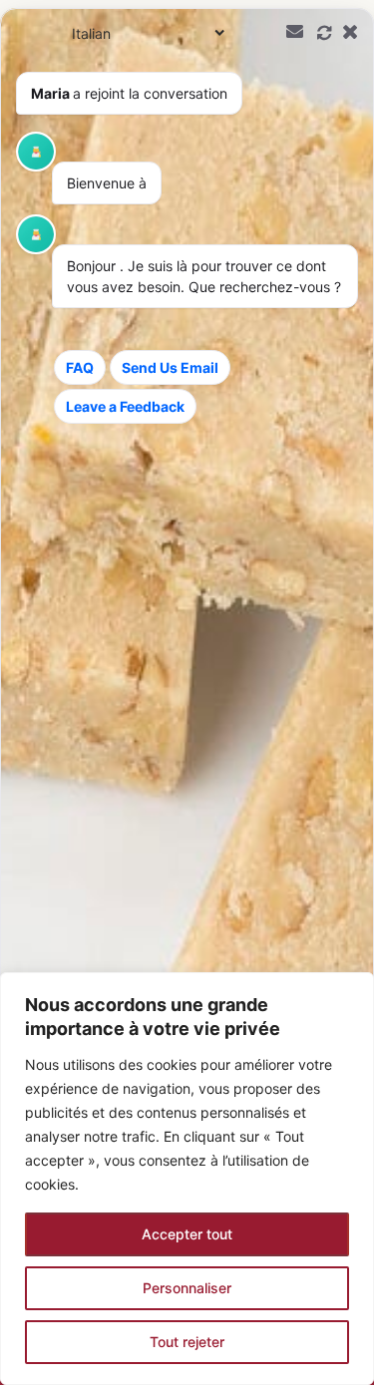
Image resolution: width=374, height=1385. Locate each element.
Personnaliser (187, 1287)
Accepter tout (187, 1233)
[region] (187, 1178)
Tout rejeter (187, 1341)
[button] (187, 696)
